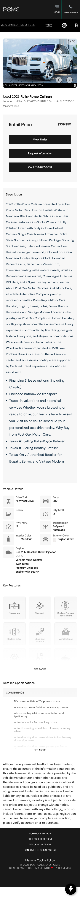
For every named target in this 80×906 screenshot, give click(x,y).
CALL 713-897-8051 (40, 167)
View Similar (40, 139)
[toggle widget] (70, 889)
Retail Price (20, 124)
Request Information (40, 153)
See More (40, 669)
